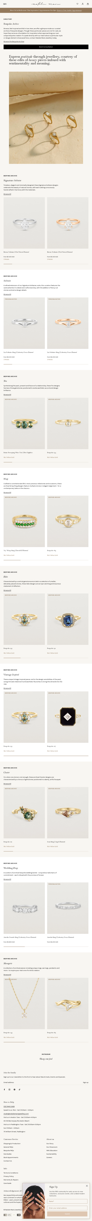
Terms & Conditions (11, 1173)
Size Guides (8, 1154)
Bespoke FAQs (9, 1150)
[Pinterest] (14, 1089)
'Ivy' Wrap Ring (16, 550)
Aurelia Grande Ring (20, 937)
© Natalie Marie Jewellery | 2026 (15, 1210)
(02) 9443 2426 (9, 1106)
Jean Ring (56, 842)
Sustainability (51, 1154)
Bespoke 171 (8, 842)
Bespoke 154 (51, 452)
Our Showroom (51, 1147)
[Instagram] (9, 1089)
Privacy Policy (9, 1176)
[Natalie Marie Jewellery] (46, 4)
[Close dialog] (87, 1186)
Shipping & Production (12, 1144)
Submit (67, 1214)
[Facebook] (4, 1089)
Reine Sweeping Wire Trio (18, 452)
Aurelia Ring (60, 937)
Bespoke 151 (51, 648)
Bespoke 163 (51, 1033)
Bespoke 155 (8, 648)
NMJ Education (51, 1150)
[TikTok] (19, 1089)
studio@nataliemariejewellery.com (16, 1114)
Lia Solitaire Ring (18, 352)
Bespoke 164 (51, 550)
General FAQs (8, 1147)
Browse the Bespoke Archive (14, 41)
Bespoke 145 (8, 1033)
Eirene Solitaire (16, 252)
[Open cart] (88, 4)
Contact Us (8, 1161)
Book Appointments (11, 1157)
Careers (49, 1157)
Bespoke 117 (51, 746)
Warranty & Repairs (11, 1180)
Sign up (85, 1082)
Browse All (7, 194)
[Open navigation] (4, 4)
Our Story (49, 1144)
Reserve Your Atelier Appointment (69, 10)
